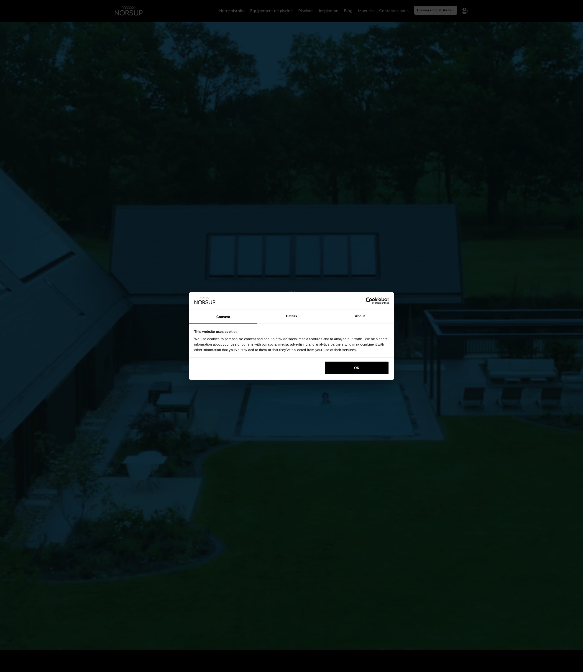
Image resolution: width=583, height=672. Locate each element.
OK (356, 368)
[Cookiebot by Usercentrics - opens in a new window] (369, 300)
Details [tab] (291, 316)
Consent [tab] (223, 316)
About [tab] (360, 316)
